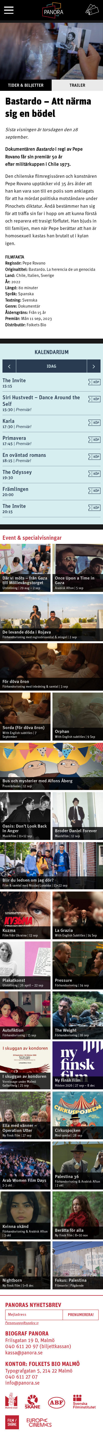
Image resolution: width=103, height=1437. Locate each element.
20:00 (7, 494)
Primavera (14, 438)
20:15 (7, 511)
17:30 (8, 426)
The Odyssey (17, 472)
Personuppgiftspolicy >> (21, 1323)
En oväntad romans (24, 455)
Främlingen (15, 489)
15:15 (7, 386)
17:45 (8, 443)
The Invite (14, 380)
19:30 (7, 477)
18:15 (7, 460)
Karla (8, 421)
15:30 (8, 409)
